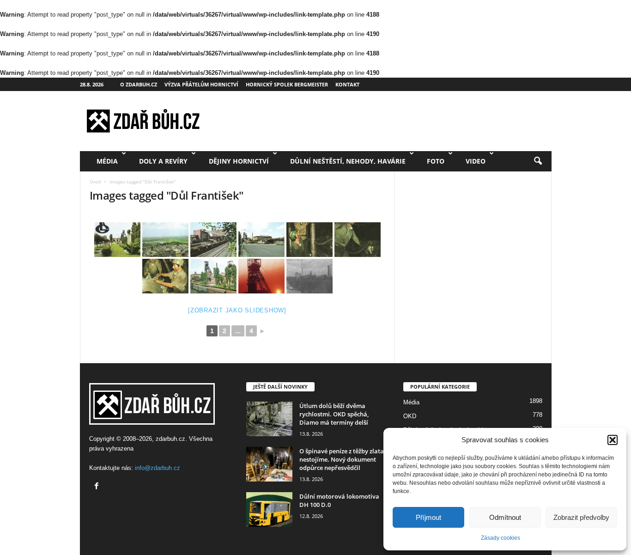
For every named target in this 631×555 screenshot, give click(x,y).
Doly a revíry (163, 161)
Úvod (95, 181)
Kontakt (347, 84)
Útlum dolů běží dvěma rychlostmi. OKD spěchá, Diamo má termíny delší (334, 414)
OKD (409, 416)
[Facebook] (97, 486)
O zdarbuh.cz (138, 84)
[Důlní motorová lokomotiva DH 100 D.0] (269, 509)
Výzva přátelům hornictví (201, 84)
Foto (435, 161)
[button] (612, 440)
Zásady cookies (500, 538)
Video (475, 161)
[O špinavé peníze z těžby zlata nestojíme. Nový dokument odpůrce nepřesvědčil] (269, 464)
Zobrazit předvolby (581, 517)
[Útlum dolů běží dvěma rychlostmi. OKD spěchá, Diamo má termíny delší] (269, 419)
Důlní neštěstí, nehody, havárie (348, 161)
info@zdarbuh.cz (157, 467)
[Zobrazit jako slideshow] (237, 310)
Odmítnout (505, 517)
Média (107, 161)
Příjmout (428, 517)
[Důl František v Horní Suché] (117, 239)
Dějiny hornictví (239, 161)
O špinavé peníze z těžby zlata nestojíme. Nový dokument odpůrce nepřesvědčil (341, 459)
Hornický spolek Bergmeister (287, 84)
